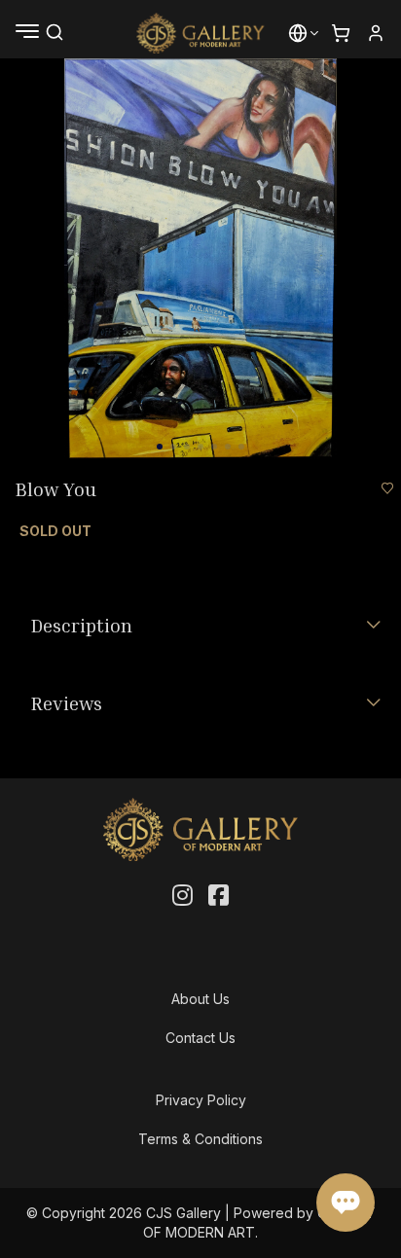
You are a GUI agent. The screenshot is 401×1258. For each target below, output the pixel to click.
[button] (298, 33)
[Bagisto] (201, 33)
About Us (200, 998)
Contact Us (200, 1037)
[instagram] (182, 896)
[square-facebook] (218, 896)
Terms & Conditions (200, 1139)
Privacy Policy (201, 1100)
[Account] (375, 33)
